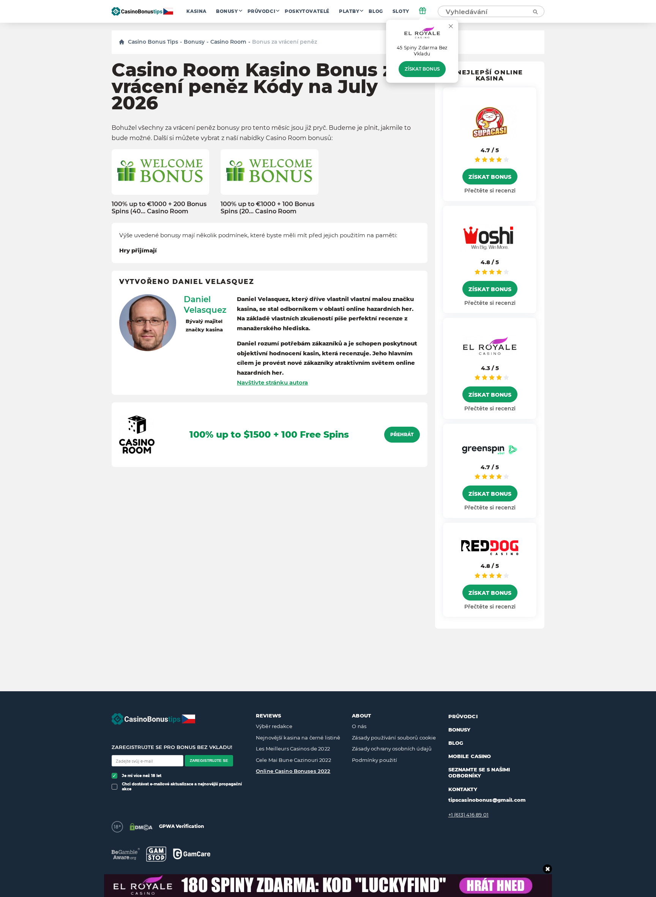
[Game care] (192, 854)
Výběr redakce (274, 726)
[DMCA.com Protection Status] (141, 827)
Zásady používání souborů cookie (394, 738)
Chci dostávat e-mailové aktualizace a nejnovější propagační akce (182, 786)
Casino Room (228, 41)
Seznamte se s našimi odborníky (479, 772)
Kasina (196, 11)
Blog (376, 11)
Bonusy (227, 11)
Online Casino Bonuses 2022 (293, 771)
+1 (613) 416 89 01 (468, 815)
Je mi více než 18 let (141, 775)
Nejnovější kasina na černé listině (298, 738)
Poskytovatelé (307, 11)
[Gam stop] (156, 854)
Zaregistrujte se (209, 760)
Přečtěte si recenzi (490, 190)
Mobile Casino (469, 756)
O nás (359, 726)
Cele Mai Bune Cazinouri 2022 (293, 760)
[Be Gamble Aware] (126, 854)
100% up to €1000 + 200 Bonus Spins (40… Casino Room (159, 207)
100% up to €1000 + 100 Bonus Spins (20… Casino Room (267, 207)
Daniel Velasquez (205, 304)
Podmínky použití (374, 760)
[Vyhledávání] (534, 11)
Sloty (401, 11)
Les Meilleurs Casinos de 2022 (293, 749)
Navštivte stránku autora (272, 382)
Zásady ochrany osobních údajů (392, 749)
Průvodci (262, 11)
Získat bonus (422, 69)
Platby (349, 11)
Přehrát (402, 434)
